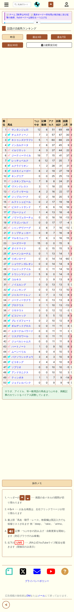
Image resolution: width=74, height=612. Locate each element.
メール (41, 595)
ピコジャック (19, 315)
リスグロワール (20, 336)
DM (28, 595)
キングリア (18, 176)
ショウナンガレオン (22, 263)
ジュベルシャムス (21, 341)
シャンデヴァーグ (21, 227)
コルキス (16, 279)
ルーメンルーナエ (21, 253)
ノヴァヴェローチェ (22, 217)
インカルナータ (20, 145)
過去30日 (12, 45)
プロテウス (18, 305)
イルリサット (19, 150)
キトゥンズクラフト (22, 139)
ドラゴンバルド (20, 222)
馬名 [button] (10, 124)
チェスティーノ (20, 134)
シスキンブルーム (21, 181)
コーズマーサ (19, 243)
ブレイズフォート (21, 320)
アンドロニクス (20, 372)
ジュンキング (19, 289)
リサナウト (18, 310)
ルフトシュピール (21, 201)
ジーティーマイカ (21, 155)
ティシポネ (18, 377)
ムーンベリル (19, 351)
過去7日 (61, 36)
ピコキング (18, 361)
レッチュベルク (20, 160)
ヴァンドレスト (20, 186)
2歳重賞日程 (50, 45)
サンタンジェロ (20, 129)
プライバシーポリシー (37, 580)
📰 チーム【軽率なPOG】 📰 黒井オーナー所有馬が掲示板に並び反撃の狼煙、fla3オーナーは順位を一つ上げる (37, 16)
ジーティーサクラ (21, 300)
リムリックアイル (21, 269)
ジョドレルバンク (21, 382)
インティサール (20, 191)
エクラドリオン (20, 165)
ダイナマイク (19, 248)
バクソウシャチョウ (22, 356)
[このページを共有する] (6, 605)
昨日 (12, 36)
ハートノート (19, 346)
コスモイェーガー (21, 170)
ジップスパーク (20, 196)
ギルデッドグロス (21, 325)
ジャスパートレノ (21, 294)
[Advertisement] (37, 82)
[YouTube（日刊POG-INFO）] (51, 571)
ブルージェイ (19, 212)
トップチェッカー (21, 232)
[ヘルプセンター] (64, 571)
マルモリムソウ (20, 238)
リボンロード (19, 258)
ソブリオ (16, 367)
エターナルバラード (22, 330)
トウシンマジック (21, 274)
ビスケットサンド (21, 207)
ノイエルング (19, 284)
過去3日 (37, 36)
